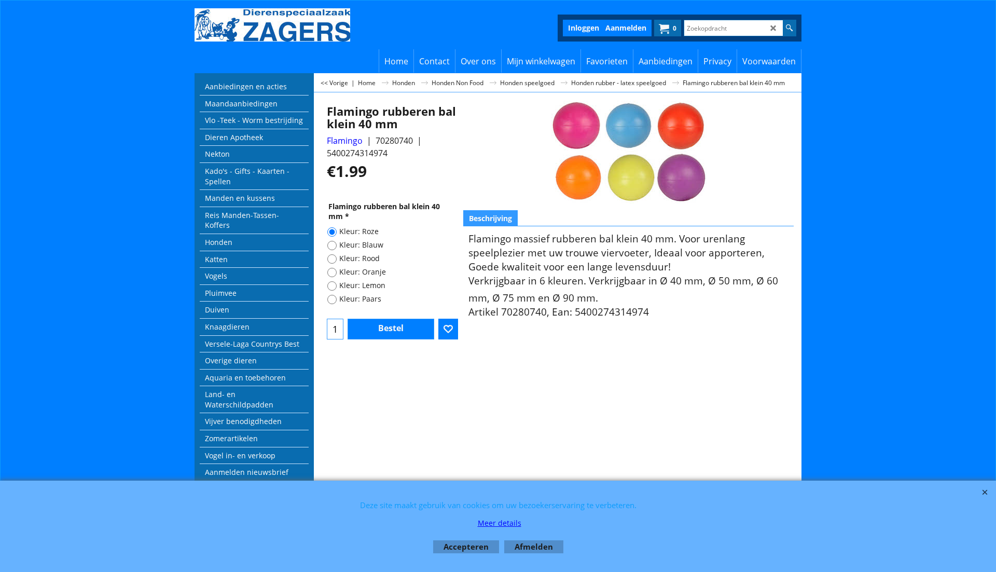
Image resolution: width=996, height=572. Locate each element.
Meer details (499, 523)
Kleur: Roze (359, 231)
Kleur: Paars (360, 299)
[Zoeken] (789, 28)
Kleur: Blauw (361, 245)
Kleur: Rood (359, 258)
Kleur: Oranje (362, 272)
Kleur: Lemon (362, 285)
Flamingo (345, 140)
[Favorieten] (448, 329)
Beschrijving (490, 218)
